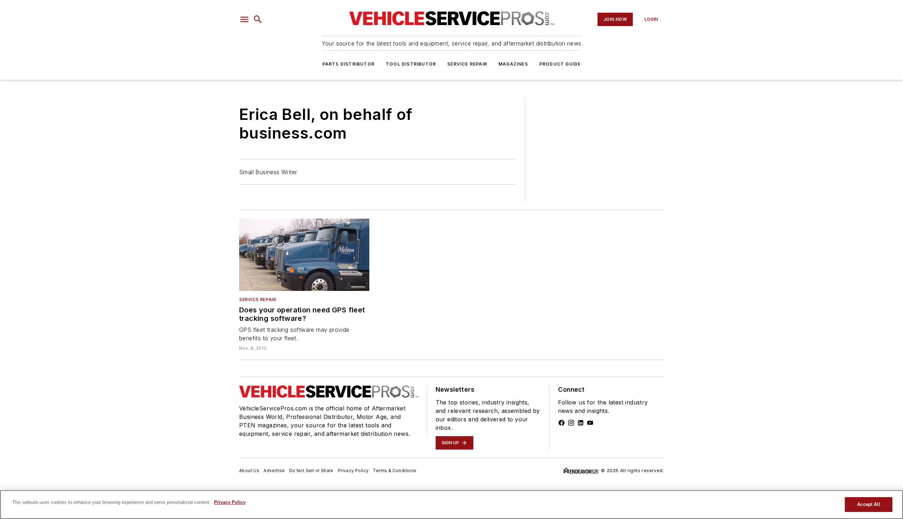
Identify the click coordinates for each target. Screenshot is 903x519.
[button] (244, 19)
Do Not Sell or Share (311, 470)
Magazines (513, 64)
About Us (249, 470)
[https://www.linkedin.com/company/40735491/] (580, 422)
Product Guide (560, 64)
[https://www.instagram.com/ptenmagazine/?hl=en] (571, 422)
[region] (451, 504)
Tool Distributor (411, 64)
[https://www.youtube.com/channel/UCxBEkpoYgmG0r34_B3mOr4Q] (590, 422)
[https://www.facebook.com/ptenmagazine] (561, 422)
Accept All (868, 504)
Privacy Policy (353, 470)
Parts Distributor (348, 64)
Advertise (274, 470)
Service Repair (467, 64)
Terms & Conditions (394, 470)
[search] (258, 19)
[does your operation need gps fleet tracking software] (304, 255)
